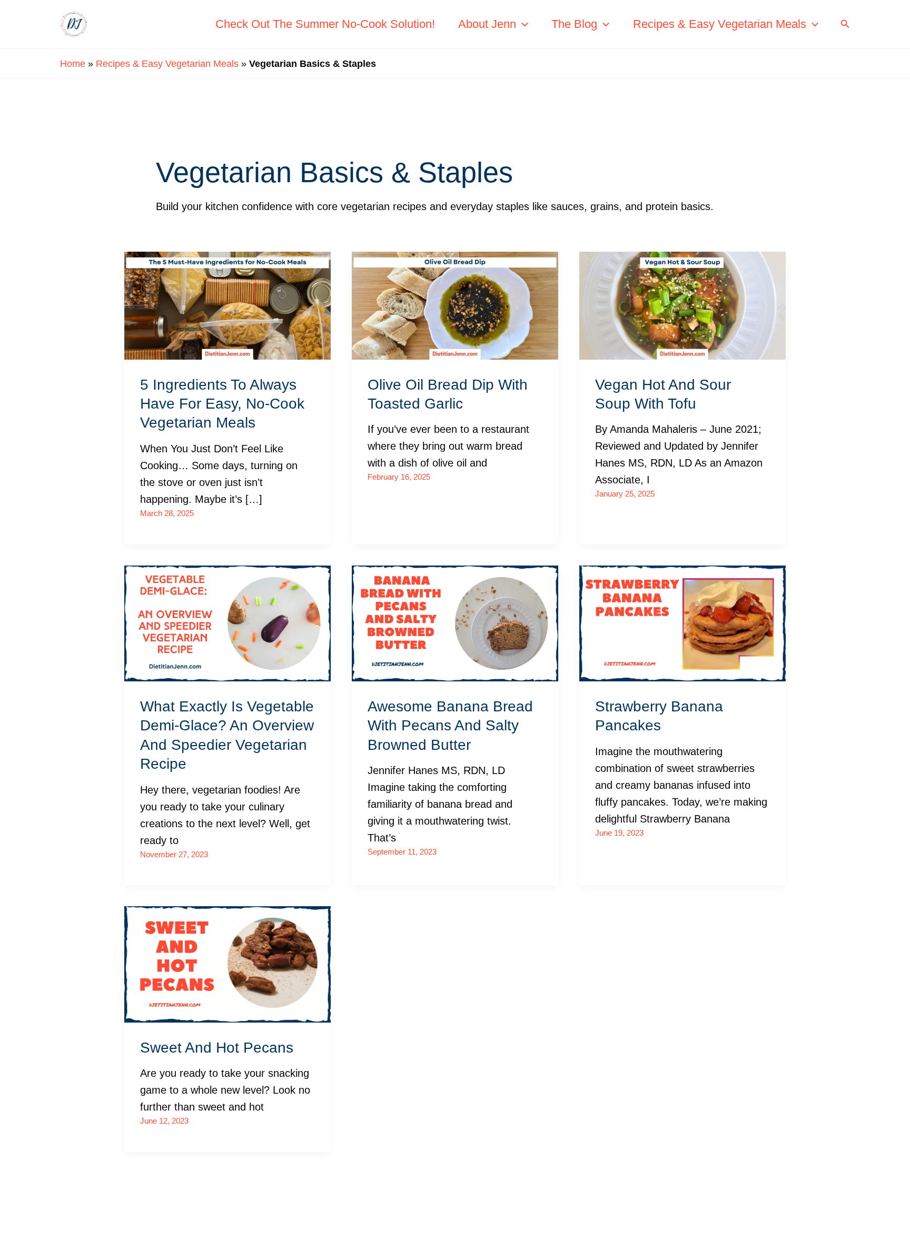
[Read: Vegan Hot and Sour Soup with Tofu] (682, 304)
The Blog (574, 24)
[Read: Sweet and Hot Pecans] (227, 963)
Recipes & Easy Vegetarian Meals (719, 24)
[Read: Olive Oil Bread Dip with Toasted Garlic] (455, 304)
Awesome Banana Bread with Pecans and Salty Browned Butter (450, 725)
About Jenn (487, 24)
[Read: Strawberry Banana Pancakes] (682, 622)
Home (72, 63)
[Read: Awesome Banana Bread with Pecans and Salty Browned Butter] (455, 622)
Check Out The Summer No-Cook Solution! (325, 24)
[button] (522, 24)
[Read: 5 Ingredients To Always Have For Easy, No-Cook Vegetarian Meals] (227, 304)
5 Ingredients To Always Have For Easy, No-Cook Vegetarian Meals (222, 403)
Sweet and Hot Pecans (216, 1047)
